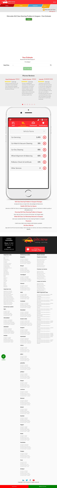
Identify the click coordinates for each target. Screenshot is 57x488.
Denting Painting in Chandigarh (25, 278)
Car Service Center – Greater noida (26, 325)
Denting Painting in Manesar (25, 402)
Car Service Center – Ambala (8, 341)
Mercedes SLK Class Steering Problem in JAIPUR (45, 322)
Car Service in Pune (23, 462)
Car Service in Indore (23, 347)
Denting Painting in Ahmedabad (9, 322)
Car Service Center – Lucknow (25, 395)
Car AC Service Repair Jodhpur (25, 377)
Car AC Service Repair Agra (8, 314)
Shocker (5, 278)
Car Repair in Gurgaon (24, 330)
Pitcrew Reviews (28, 76)
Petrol (29, 19)
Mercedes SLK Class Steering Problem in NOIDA (45, 336)
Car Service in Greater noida (25, 320)
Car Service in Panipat (24, 453)
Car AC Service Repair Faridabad (25, 306)
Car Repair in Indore (23, 348)
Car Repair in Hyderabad (24, 339)
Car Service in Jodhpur (24, 373)
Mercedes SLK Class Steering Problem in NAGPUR (45, 335)
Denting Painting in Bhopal (24, 270)
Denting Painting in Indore (24, 349)
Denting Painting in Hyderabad (25, 340)
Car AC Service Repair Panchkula (25, 447)
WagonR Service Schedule (8, 291)
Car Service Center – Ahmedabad (9, 324)
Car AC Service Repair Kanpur (25, 385)
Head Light (5, 280)
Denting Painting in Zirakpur (25, 473)
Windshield (5, 286)
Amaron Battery (6, 272)
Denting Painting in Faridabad (25, 305)
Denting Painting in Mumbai (25, 420)
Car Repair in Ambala (7, 338)
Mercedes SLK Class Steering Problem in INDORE (45, 321)
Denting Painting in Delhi (24, 296)
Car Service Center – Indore (24, 351)
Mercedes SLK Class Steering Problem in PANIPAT (45, 339)
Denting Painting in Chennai (25, 287)
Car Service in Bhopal (23, 267)
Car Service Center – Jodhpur (25, 378)
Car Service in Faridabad (24, 303)
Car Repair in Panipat (23, 454)
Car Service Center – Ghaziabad (25, 316)
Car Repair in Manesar (24, 401)
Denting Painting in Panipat (24, 455)
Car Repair (5, 262)
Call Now (15, 486)
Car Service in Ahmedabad (8, 319)
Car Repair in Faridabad (24, 304)
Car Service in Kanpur (23, 382)
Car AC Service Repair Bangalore (25, 262)
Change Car (52, 11)
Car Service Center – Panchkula (25, 448)
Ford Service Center (40, 264)
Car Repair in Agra (7, 312)
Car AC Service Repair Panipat (25, 456)
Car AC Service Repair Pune (24, 465)
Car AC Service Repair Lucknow (25, 394)
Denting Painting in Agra (8, 313)
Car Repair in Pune (23, 463)
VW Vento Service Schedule (8, 303)
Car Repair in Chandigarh (24, 277)
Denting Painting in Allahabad (8, 330)
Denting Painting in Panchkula (25, 446)
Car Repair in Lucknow (24, 392)
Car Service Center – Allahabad (9, 333)
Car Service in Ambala (7, 337)
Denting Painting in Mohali (24, 411)
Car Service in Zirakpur (24, 470)
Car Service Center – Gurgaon (25, 334)
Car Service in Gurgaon (24, 329)
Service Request (6, 256)
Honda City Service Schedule (8, 299)
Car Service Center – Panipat (25, 457)
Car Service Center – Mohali (24, 413)
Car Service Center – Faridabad (25, 307)
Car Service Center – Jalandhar (25, 369)
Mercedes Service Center (41, 273)
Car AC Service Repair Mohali (25, 412)
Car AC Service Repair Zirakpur (25, 474)
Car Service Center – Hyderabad (25, 342)
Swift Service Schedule (7, 293)
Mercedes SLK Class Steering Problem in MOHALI (45, 333)
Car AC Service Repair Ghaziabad (25, 315)
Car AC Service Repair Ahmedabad (9, 323)
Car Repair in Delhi (23, 295)
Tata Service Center (40, 263)
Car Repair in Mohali (23, 410)
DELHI (18, 79)
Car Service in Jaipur (23, 356)
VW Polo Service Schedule (8, 302)
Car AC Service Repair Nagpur (25, 430)
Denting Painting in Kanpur (24, 384)
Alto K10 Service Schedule (8, 292)
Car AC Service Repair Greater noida (26, 324)
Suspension (5, 277)
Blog (4, 257)
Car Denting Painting (7, 264)
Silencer (5, 284)
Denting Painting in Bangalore (25, 261)
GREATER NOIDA (49, 79)
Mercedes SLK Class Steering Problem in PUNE (44, 341)
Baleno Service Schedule (8, 295)
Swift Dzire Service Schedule (8, 294)
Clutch (5, 276)
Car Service (5, 261)
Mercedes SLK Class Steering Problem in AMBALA (45, 300)
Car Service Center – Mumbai (25, 422)
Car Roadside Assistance (8, 267)
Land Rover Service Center (41, 276)
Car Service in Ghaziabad (24, 312)
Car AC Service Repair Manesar (25, 403)
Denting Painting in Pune (24, 464)
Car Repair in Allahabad (7, 329)
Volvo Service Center (40, 274)
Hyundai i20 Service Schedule (8, 297)
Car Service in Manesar (24, 400)
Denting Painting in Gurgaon (25, 331)
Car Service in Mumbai (24, 417)
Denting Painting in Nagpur (24, 429)
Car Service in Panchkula (24, 444)
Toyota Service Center (40, 262)
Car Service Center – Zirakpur (25, 475)
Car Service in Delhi (23, 294)
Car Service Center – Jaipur (24, 360)
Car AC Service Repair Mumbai (25, 421)
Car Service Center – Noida (24, 440)
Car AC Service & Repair (7, 263)
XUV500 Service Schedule (8, 304)
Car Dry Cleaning (6, 265)
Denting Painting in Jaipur (24, 358)
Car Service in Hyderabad (24, 338)
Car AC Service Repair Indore (25, 350)
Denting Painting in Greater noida (25, 323)
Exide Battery (6, 271)
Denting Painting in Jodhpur (24, 376)
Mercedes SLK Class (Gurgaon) (27, 59)
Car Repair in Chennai (24, 286)
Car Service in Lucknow (24, 391)
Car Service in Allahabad (8, 328)
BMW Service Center (40, 272)
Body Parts (5, 285)
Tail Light (5, 281)
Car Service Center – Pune (24, 466)
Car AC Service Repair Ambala (8, 340)
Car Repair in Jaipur (23, 357)
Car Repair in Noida (23, 436)
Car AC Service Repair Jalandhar (25, 368)
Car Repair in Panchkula (24, 445)
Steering (5, 283)
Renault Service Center (41, 266)
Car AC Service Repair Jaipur (25, 359)
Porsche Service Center (41, 275)
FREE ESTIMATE (4, 359)
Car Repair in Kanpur (23, 383)
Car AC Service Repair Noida (25, 438)
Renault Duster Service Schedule (9, 301)
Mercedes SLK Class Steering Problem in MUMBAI (45, 334)
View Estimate (43, 486)
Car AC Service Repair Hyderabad (25, 341)
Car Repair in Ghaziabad (24, 313)
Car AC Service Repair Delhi (24, 297)
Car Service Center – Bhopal (24, 272)
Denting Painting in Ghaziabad (25, 314)
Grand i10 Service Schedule (8, 296)
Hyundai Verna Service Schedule (9, 298)
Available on (36, 249)
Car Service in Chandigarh (24, 276)
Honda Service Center (40, 261)
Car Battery (5, 270)
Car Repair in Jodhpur (23, 374)
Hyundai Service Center (41, 260)
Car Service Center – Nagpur (25, 431)
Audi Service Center (40, 271)
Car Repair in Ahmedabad (8, 321)
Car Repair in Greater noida (24, 321)
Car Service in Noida (23, 435)
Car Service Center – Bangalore (25, 263)
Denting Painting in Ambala (8, 339)
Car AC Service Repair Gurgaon (25, 333)
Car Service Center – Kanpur (25, 387)
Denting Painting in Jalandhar (25, 367)
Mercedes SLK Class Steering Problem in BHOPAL (45, 303)
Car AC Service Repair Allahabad (9, 332)
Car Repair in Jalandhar (24, 366)
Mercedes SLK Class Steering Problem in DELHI (44, 308)
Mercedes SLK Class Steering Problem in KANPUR (45, 327)
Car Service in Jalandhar (24, 364)
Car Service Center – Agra (8, 315)
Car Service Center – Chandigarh (25, 281)
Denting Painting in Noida (24, 437)
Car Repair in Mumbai (24, 419)
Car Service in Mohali (23, 409)
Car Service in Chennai (24, 285)
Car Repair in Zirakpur (24, 472)
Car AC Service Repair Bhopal (25, 271)
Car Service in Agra (7, 311)
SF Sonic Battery (6, 273)
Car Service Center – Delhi (24, 298)
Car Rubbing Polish (7, 266)
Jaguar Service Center (40, 277)
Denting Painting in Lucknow (25, 393)
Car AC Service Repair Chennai (25, 288)
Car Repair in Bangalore (24, 260)
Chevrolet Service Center (41, 265)
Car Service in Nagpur (23, 426)
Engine (5, 282)
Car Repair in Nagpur (23, 427)
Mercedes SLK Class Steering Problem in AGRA (44, 294)
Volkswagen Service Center (41, 278)
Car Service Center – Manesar (25, 404)
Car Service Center (7, 260)
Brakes (5, 275)
